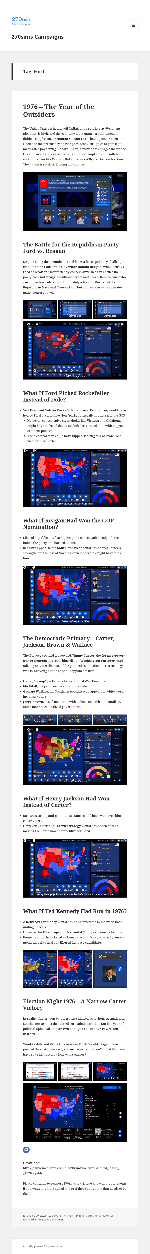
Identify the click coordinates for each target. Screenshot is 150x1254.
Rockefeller (29, 1219)
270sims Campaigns (38, 36)
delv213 (56, 1215)
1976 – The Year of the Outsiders (59, 110)
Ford (97, 1215)
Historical (107, 1215)
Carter (89, 1215)
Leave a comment (53, 1219)
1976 (70, 1215)
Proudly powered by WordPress (43, 1246)
